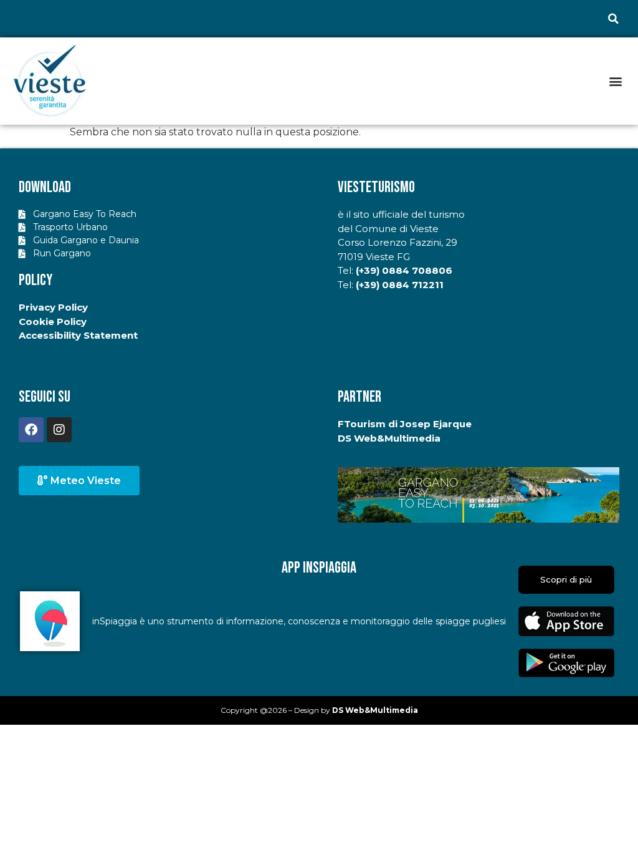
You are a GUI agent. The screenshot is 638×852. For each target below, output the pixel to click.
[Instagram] (59, 429)
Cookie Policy (53, 321)
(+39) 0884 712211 (400, 285)
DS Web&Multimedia (389, 438)
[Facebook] (31, 429)
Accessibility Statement (78, 335)
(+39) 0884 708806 (404, 270)
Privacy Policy (53, 307)
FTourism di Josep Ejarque (405, 424)
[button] (613, 18)
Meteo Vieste (85, 481)
